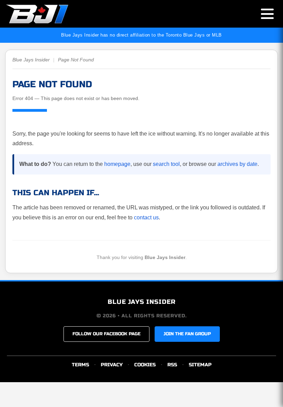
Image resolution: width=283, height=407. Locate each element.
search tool (166, 164)
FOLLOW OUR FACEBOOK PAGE (106, 334)
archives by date (237, 164)
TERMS (80, 365)
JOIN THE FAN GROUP (187, 334)
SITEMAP (200, 365)
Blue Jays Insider (31, 59)
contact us (146, 217)
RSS (172, 365)
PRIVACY (112, 365)
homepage (117, 164)
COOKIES (145, 365)
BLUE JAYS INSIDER (142, 302)
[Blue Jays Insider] (44, 14)
